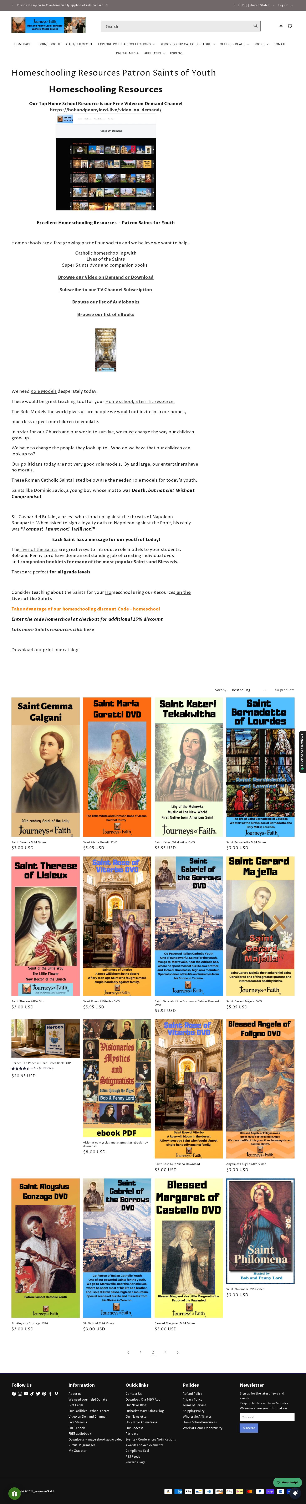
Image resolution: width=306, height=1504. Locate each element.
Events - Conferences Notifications (151, 1439)
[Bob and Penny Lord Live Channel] (106, 211)
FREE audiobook (79, 1433)
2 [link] (153, 1352)
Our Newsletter (137, 1416)
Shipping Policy (194, 1411)
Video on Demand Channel (87, 1416)
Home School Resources (200, 1422)
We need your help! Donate (87, 1399)
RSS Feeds (133, 1456)
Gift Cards (75, 1405)
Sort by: (221, 690)
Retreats (132, 1433)
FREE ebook (76, 1428)
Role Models (44, 391)
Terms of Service (194, 1405)
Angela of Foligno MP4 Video (246, 1164)
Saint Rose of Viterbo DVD (101, 1001)
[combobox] (181, 26)
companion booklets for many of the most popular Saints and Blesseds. (99, 562)
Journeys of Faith (44, 1491)
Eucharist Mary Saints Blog (145, 1411)
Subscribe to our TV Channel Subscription (106, 290)
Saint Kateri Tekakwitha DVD (175, 842)
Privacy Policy (192, 1399)
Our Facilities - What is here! (88, 1411)
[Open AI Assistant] (295, 1493)
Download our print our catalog (45, 650)
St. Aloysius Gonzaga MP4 (29, 1323)
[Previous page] (128, 1352)
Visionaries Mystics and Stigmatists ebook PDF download (115, 1144)
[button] (126, 44)
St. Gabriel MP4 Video (98, 1323)
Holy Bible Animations (141, 1422)
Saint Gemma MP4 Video (28, 842)
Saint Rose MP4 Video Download (177, 1164)
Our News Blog (136, 1405)
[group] (32, 1069)
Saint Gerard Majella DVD (244, 1001)
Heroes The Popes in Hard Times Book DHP (41, 1063)
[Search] (256, 26)
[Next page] (178, 1352)
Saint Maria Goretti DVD (100, 842)
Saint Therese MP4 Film (27, 1001)
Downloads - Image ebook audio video (95, 1439)
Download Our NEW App (143, 1399)
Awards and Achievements (144, 1445)
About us (74, 1393)
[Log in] (281, 26)
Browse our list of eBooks (105, 314)
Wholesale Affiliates (197, 1416)
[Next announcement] (234, 5)
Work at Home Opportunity (203, 1428)
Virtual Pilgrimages (81, 1445)
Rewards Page (135, 1462)
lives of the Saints (38, 550)
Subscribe (249, 1428)
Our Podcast (134, 1428)
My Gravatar (77, 1450)
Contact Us (134, 1393)
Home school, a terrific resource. (140, 402)
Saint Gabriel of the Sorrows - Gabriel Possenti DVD (187, 1003)
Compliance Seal (137, 1450)
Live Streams (77, 1422)
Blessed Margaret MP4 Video (175, 1323)
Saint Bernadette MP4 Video (246, 842)
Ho (108, 592)
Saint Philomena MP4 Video (245, 1289)
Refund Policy (192, 1393)
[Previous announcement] (12, 5)
